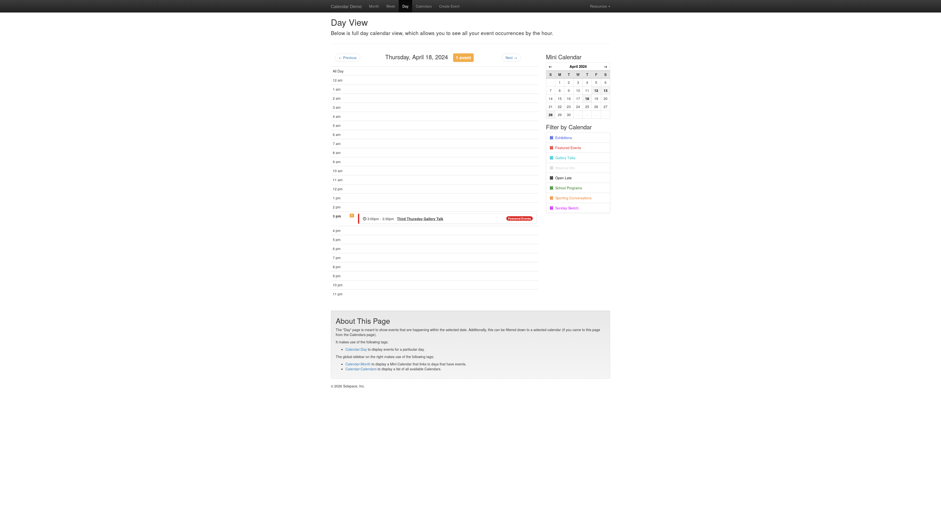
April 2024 (578, 66)
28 (551, 114)
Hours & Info (564, 167)
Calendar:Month (358, 363)
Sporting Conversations (572, 197)
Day (405, 6)
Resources (599, 6)
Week (390, 6)
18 (587, 98)
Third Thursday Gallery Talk (420, 218)
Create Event (449, 6)
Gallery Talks (564, 157)
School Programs (567, 187)
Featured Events (519, 218)
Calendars (424, 6)
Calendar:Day (356, 349)
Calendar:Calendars (361, 368)
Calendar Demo (346, 6)
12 (596, 90)
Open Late (562, 177)
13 (605, 90)
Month (374, 6)
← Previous (348, 57)
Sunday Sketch (566, 207)
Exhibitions (562, 137)
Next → (511, 57)
